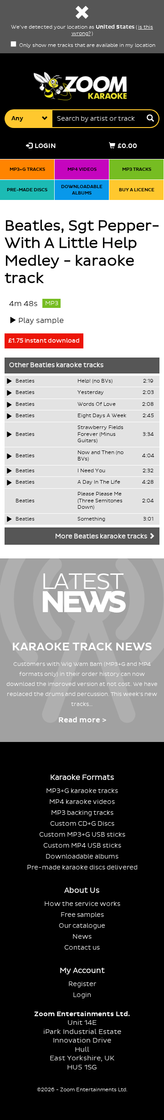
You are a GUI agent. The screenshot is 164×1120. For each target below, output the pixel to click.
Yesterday (90, 392)
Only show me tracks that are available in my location (86, 45)
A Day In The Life (98, 482)
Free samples (82, 915)
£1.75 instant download (44, 340)
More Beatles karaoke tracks (102, 536)
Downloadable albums (81, 190)
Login (45, 146)
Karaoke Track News (82, 647)
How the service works (82, 904)
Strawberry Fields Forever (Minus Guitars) (100, 434)
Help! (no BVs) (95, 381)
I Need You (91, 471)
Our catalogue (82, 926)
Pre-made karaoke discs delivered (82, 867)
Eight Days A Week (101, 416)
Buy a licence (136, 190)
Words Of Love (96, 404)
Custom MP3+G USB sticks (82, 835)
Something (91, 519)
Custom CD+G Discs (82, 824)
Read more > (82, 720)
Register (82, 984)
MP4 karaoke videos (82, 802)
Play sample (41, 320)
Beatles (42, 365)
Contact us (82, 947)
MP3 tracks (136, 169)
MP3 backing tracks (82, 813)
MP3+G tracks (27, 169)
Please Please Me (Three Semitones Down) (100, 501)
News (82, 937)
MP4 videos (82, 169)
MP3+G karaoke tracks (82, 791)
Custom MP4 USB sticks (82, 845)
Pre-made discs (27, 190)
